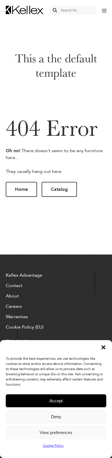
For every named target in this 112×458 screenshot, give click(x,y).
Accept (56, 400)
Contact (14, 285)
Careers (14, 306)
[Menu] (104, 10)
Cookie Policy (53, 445)
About (12, 296)
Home (21, 189)
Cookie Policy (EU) (24, 327)
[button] (103, 347)
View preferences (56, 432)
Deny (56, 416)
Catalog (59, 189)
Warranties (17, 317)
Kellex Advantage (24, 275)
